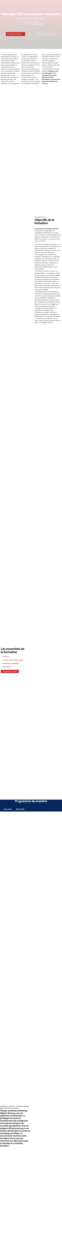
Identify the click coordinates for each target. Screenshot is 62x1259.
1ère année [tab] (8, 809)
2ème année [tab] (20, 809)
